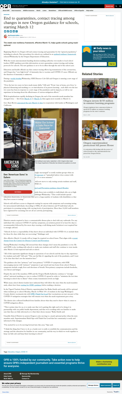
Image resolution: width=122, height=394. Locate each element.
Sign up (112, 64)
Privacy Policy (5, 392)
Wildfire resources (28, 10)
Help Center (8, 376)
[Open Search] (116, 6)
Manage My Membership (30, 374)
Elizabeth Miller (15, 35)
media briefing (16, 79)
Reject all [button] (116, 385)
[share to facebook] (8, 31)
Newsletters (52, 10)
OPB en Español (79, 10)
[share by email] (5, 31)
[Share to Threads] (16, 31)
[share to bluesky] (10, 31)
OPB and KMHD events (65, 10)
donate (109, 6)
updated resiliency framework (65, 54)
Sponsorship (26, 376)
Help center (89, 10)
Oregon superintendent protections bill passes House (98, 144)
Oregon (17, 352)
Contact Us (25, 379)
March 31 (28, 99)
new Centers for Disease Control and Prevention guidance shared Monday (41, 188)
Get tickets (18, 192)
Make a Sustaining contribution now (104, 363)
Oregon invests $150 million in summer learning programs (98, 101)
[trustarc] (116, 392)
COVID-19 (24, 352)
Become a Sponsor (72, 215)
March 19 (37, 99)
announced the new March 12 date (30, 103)
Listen (44, 10)
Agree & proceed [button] (106, 385)
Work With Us (8, 379)
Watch (38, 10)
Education (6, 14)
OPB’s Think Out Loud (39, 294)
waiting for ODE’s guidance (31, 285)
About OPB (6, 10)
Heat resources (16, 10)
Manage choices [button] (93, 385)
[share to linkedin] (13, 31)
